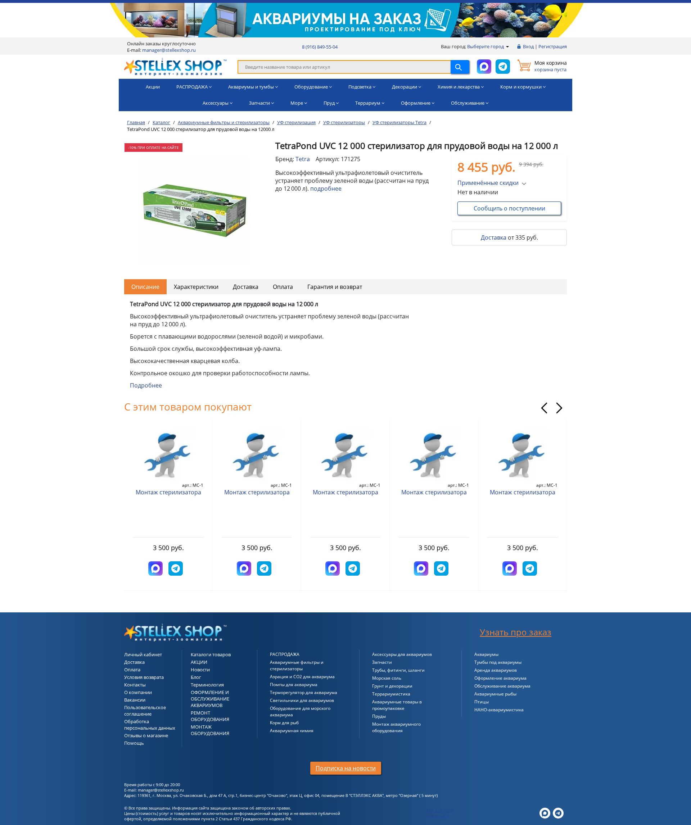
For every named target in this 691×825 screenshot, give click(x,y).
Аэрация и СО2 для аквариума (302, 677)
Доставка (493, 237)
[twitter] (544, 812)
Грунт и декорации (392, 686)
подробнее (326, 188)
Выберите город (486, 46)
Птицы (481, 702)
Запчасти (382, 662)
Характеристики (196, 287)
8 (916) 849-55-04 (320, 47)
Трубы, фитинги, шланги (398, 670)
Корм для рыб (284, 723)
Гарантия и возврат (334, 287)
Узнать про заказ (515, 632)
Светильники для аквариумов (302, 700)
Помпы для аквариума (293, 684)
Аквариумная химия (291, 730)
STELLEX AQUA (440, 810)
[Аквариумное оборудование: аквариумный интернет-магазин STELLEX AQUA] (175, 66)
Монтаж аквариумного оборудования (396, 727)
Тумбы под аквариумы (497, 662)
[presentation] (544, 408)
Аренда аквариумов (495, 670)
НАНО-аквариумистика (499, 710)
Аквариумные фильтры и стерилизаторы (297, 665)
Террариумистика (391, 694)
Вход (528, 46)
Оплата (283, 287)
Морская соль (386, 678)
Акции (153, 86)
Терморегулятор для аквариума (303, 692)
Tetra (302, 159)
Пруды (379, 716)
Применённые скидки (488, 183)
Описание (145, 287)
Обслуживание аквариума (502, 686)
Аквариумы (486, 654)
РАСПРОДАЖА (284, 654)
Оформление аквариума (500, 678)
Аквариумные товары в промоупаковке (397, 705)
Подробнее (146, 385)
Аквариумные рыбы (495, 694)
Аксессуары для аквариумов (402, 654)
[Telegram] (558, 812)
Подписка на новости (346, 768)
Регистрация (552, 46)
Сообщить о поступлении (509, 208)
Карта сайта (438, 816)
